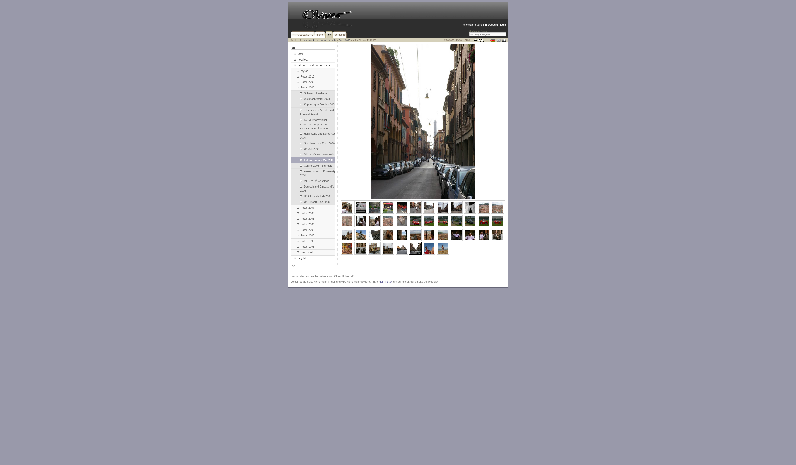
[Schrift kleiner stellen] (482, 41)
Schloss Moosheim (315, 93)
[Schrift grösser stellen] (476, 41)
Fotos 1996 (307, 246)
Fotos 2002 (307, 229)
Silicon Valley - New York (319, 154)
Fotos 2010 (307, 76)
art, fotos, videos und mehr (322, 40)
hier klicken (385, 281)
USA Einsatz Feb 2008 (317, 196)
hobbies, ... (304, 59)
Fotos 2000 (307, 235)
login (503, 24)
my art (304, 71)
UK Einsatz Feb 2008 (317, 201)
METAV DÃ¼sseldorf (316, 181)
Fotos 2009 (307, 82)
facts (301, 54)
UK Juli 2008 (311, 148)
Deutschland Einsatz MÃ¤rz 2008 (318, 188)
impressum (491, 24)
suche (478, 24)
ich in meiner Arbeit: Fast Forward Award (317, 112)
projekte (302, 258)
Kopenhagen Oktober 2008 (320, 104)
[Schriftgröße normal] (479, 41)
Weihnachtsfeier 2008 (317, 99)
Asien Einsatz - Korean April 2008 (319, 173)
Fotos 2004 (307, 224)
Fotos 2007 (307, 207)
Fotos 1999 (307, 241)
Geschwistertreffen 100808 (320, 143)
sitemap (468, 24)
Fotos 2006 (307, 213)
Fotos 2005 (307, 218)
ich (305, 40)
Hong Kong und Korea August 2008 (319, 135)
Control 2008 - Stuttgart (318, 165)
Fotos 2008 (344, 40)
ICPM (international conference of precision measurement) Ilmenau (314, 124)
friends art (307, 252)
